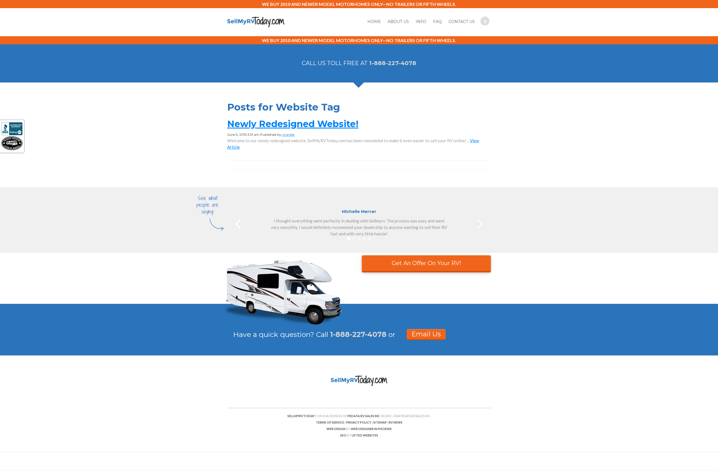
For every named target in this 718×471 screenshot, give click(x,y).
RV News (395, 422)
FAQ (437, 21)
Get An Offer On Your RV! (426, 263)
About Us (398, 21)
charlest (288, 134)
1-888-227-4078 (392, 63)
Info (421, 21)
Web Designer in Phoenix (371, 429)
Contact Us (461, 21)
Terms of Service (330, 422)
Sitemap (380, 422)
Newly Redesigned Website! (292, 123)
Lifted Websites (365, 435)
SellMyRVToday (301, 416)
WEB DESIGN (336, 429)
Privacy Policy (358, 422)
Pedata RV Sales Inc (364, 416)
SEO (343, 435)
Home (374, 21)
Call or (355, 334)
